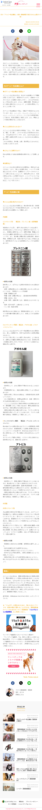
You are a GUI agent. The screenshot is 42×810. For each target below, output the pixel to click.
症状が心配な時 (34, 677)
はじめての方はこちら (11, 801)
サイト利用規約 (12, 804)
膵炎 (15, 298)
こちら (34, 643)
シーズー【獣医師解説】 (24, 789)
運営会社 (21, 801)
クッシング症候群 (10, 403)
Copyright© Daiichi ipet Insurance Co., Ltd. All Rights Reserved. (21, 808)
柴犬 (11, 113)
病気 (26, 677)
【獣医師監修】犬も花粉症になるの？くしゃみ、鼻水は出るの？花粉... (27, 760)
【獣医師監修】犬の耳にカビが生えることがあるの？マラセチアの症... (27, 731)
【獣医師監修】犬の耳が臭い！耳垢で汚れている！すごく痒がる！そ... (27, 750)
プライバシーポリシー (32, 801)
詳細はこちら (20, 694)
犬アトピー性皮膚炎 (9, 95)
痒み (22, 63)
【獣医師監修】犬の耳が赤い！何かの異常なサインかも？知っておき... (27, 740)
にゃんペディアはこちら (25, 804)
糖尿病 (10, 298)
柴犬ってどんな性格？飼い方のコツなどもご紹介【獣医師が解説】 (27, 769)
